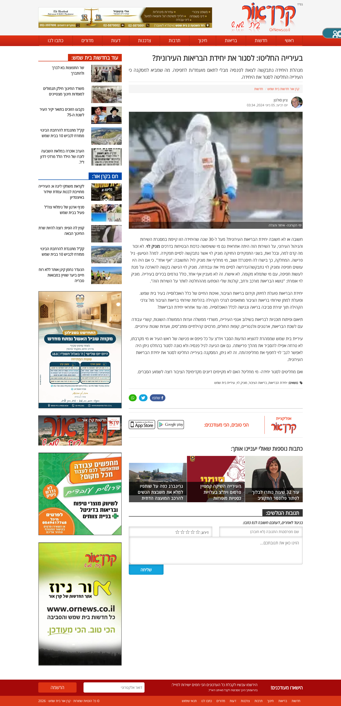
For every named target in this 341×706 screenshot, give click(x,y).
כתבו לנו (55, 40)
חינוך (202, 40)
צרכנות (144, 40)
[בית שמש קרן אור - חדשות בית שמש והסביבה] (263, 17)
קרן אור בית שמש (59, 701)
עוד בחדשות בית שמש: (94, 57)
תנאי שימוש (189, 701)
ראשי (289, 40)
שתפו (156, 397)
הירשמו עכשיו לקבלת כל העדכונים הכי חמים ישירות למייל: (214, 684)
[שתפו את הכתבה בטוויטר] (143, 397)
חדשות (261, 40)
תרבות (174, 40)
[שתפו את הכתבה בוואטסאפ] (133, 397)
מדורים (87, 40)
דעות (115, 40)
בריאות (231, 40)
